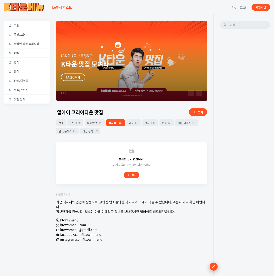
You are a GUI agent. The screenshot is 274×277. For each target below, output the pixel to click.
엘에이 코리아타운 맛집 (80, 112)
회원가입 (261, 7)
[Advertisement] (245, 92)
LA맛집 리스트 (63, 194)
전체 (61, 123)
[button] (191, 93)
